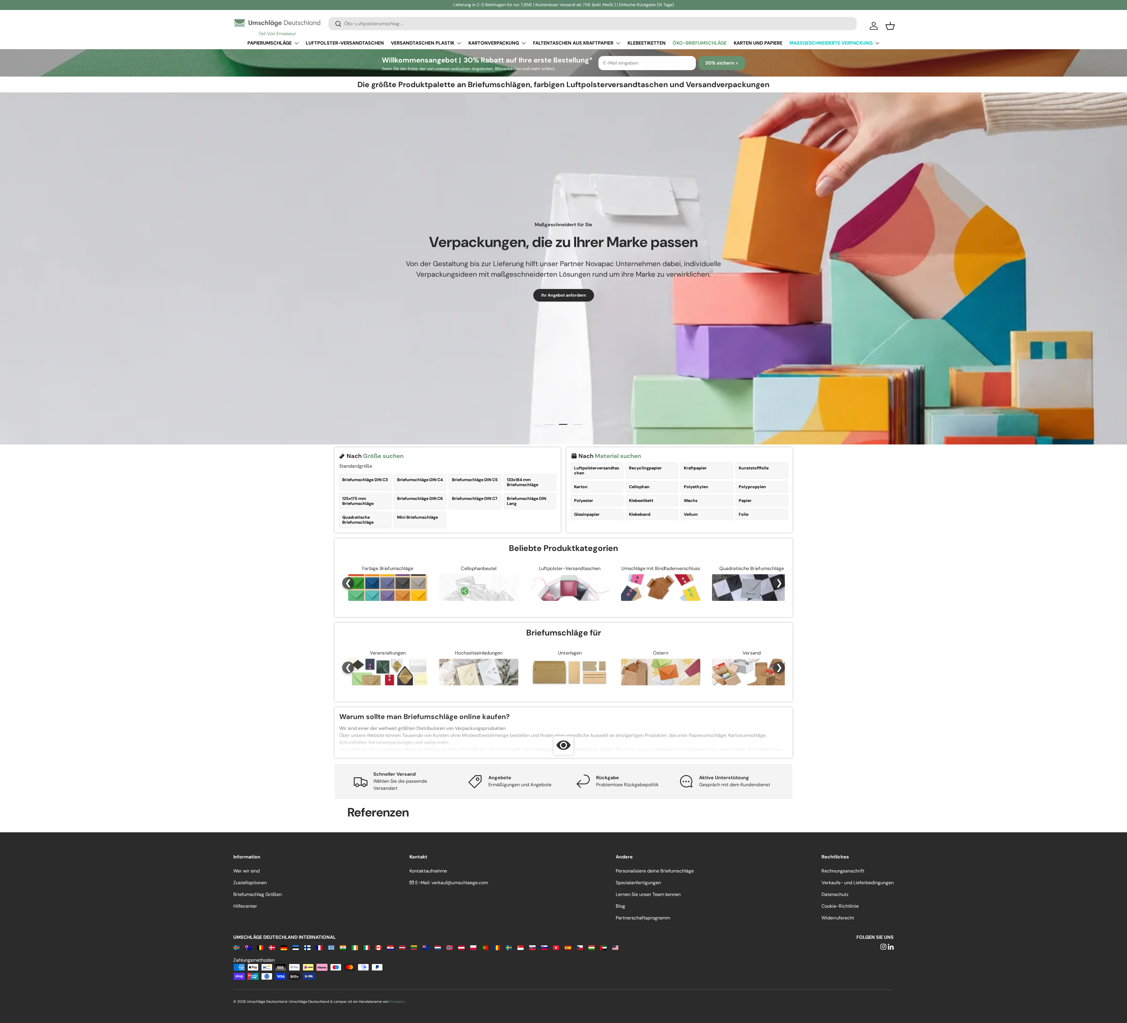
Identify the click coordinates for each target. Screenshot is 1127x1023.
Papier (745, 500)
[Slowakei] (532, 947)
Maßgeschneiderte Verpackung (831, 43)
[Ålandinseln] (236, 947)
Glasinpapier (587, 514)
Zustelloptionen (250, 883)
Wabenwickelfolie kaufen (596, 295)
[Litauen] (414, 947)
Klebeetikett (641, 500)
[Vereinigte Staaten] (615, 947)
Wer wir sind (246, 871)
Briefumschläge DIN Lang (526, 501)
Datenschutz (834, 894)
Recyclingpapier (645, 468)
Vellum (691, 514)
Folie (743, 514)
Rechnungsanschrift (842, 871)
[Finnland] (307, 947)
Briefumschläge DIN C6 (420, 498)
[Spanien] (568, 947)
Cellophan (639, 486)
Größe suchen (383, 456)
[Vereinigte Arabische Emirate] (603, 947)
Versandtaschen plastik (422, 43)
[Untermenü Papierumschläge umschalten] (296, 43)
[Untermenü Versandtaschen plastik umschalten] (459, 43)
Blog (620, 906)
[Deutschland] (284, 947)
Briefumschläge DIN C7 (474, 498)
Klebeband (639, 514)
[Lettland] (402, 947)
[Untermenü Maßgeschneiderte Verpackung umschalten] (877, 43)
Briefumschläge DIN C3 (365, 479)
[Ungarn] (591, 947)
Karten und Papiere (758, 43)
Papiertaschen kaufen (528, 295)
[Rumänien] (497, 947)
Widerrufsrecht (837, 918)
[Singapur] (520, 947)
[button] (890, 25)
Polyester (583, 500)
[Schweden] (509, 947)
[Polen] (473, 947)
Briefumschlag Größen (257, 894)
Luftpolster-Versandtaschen (345, 43)
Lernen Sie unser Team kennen (648, 894)
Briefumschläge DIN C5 (475, 479)
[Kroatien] (390, 947)
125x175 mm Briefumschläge (358, 501)
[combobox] (592, 23)
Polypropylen (752, 486)
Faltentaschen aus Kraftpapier (573, 43)
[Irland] (355, 947)
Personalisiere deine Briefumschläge (655, 871)
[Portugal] (485, 947)
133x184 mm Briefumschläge (522, 482)
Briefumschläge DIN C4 (420, 479)
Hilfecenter (245, 906)
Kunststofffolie (754, 468)
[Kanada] (378, 947)
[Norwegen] (449, 947)
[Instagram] (883, 947)
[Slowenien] (544, 947)
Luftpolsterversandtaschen (596, 470)
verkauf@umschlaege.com (459, 883)
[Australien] (248, 947)
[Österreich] (461, 947)
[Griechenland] (331, 947)
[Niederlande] (438, 947)
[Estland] (296, 947)
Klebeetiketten (646, 43)
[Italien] (367, 947)
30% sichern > (721, 63)
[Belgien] (260, 947)
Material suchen (618, 456)
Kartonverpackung (493, 43)
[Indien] (343, 947)
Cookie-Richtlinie (840, 906)
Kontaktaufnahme (428, 871)
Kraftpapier (695, 468)
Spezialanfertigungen (638, 883)
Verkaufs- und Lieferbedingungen (857, 883)
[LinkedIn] (891, 947)
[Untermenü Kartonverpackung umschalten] (523, 43)
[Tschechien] (580, 947)
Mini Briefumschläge (417, 517)
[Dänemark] (272, 947)
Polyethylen (696, 486)
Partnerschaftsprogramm (643, 918)
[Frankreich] (319, 947)
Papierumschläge (269, 43)
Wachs (690, 500)
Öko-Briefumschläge (700, 43)
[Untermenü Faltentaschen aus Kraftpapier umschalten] (618, 43)
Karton (581, 486)
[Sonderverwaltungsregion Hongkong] (556, 947)
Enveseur (397, 1001)
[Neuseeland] (426, 947)
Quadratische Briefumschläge (358, 520)
